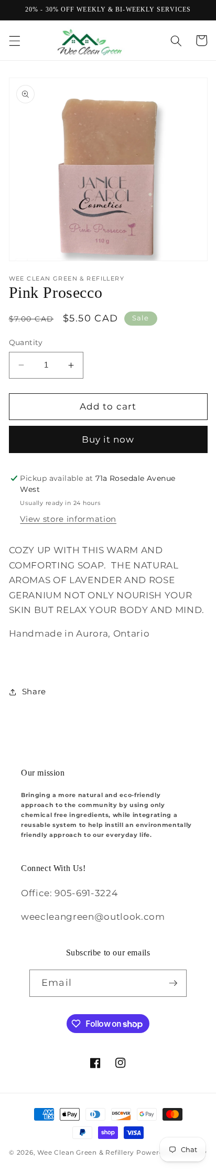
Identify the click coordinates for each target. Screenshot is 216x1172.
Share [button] (34, 691)
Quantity (26, 342)
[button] (14, 40)
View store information (68, 519)
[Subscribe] (173, 983)
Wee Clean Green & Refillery (85, 1152)
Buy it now (108, 439)
